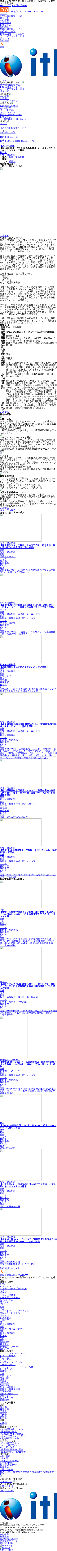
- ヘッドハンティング (10, 1447)
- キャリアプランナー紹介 (13, 1436)
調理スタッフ (6, 1396)
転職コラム (5, 25)
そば (2, 1304)
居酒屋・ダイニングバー (12, 1329)
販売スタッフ (6, 1398)
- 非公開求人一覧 (8, 1431)
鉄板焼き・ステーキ (10, 1346)
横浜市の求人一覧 (9, 137)
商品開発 (4, 1378)
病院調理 (4, 1342)
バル (2, 1309)
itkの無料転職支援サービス (13, 128)
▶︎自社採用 (5, 5)
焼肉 (2, 1338)
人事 (2, 1373)
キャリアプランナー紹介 (12, 36)
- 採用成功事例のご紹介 (11, 1449)
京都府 (3, 1425)
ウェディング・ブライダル (13, 1288)
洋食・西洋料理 (7, 1333)
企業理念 (4, 98)
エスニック (5, 1293)
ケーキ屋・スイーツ (10, 1297)
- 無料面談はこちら (9, 1438)
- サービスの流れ (8, 1445)
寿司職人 (4, 1382)
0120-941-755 (26, 11)
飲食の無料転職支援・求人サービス (19, 1264)
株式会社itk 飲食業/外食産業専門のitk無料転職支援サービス (28, 1473)
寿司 (2, 1326)
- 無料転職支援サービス (11, 1429)
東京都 (3, 1407)
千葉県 (3, 1411)
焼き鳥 (3, 1335)
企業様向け (5, 22)
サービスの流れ (7, 110)
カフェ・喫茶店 (7, 1295)
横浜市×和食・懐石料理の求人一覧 (17, 141)
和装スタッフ (6, 1376)
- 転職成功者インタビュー (13, 1434)
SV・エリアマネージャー (12, 1353)
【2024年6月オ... (8, 146)
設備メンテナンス (9, 1393)
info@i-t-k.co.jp (7, 1490)
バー (2, 1306)
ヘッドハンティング (10, 112)
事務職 (3, 1371)
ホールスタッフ (7, 1364)
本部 (2, 1331)
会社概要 (4, 20)
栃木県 (3, 1418)
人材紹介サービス (9, 108)
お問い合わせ (20, 119)
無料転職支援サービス (11, 16)
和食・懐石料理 (7, 155)
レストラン (5, 1317)
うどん (3, 1291)
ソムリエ (4, 1358)
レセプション (6, 1369)
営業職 (3, 1380)
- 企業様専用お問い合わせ (13, 1451)
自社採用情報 (6, 1463)
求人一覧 (4, 18)
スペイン (4, 1302)
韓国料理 (4, 1349)
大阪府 (3, 1422)
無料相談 (4, 27)
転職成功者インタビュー (12, 34)
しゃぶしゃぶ (6, 1300)
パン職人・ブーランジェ (12, 1362)
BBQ (2, 1284)
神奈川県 (4, 1409)
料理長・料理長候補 (10, 1389)
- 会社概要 (5, 1456)
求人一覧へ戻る (7, 510)
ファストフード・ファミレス (14, 1311)
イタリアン (5, 1286)
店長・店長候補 (7, 1387)
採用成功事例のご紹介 (11, 114)
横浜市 (3, 152)
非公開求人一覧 (7, 31)
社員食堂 (4, 1344)
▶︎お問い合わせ (19, 5)
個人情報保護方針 (9, 1465)
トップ (3, 13)
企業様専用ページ (9, 105)
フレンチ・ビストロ (10, 1313)
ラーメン (4, 1315)
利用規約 (4, 1467)
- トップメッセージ (9, 1460)
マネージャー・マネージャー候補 (16, 1367)
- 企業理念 (5, 1458)
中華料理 (4, 1320)
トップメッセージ (9, 101)
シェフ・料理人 (7, 1355)
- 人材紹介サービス (9, 1443)
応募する (4, 235)
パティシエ (5, 1360)
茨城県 (3, 1416)
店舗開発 (4, 1384)
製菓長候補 (5, 1391)
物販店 (3, 1340)
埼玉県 (3, 1414)
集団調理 (4, 1400)
